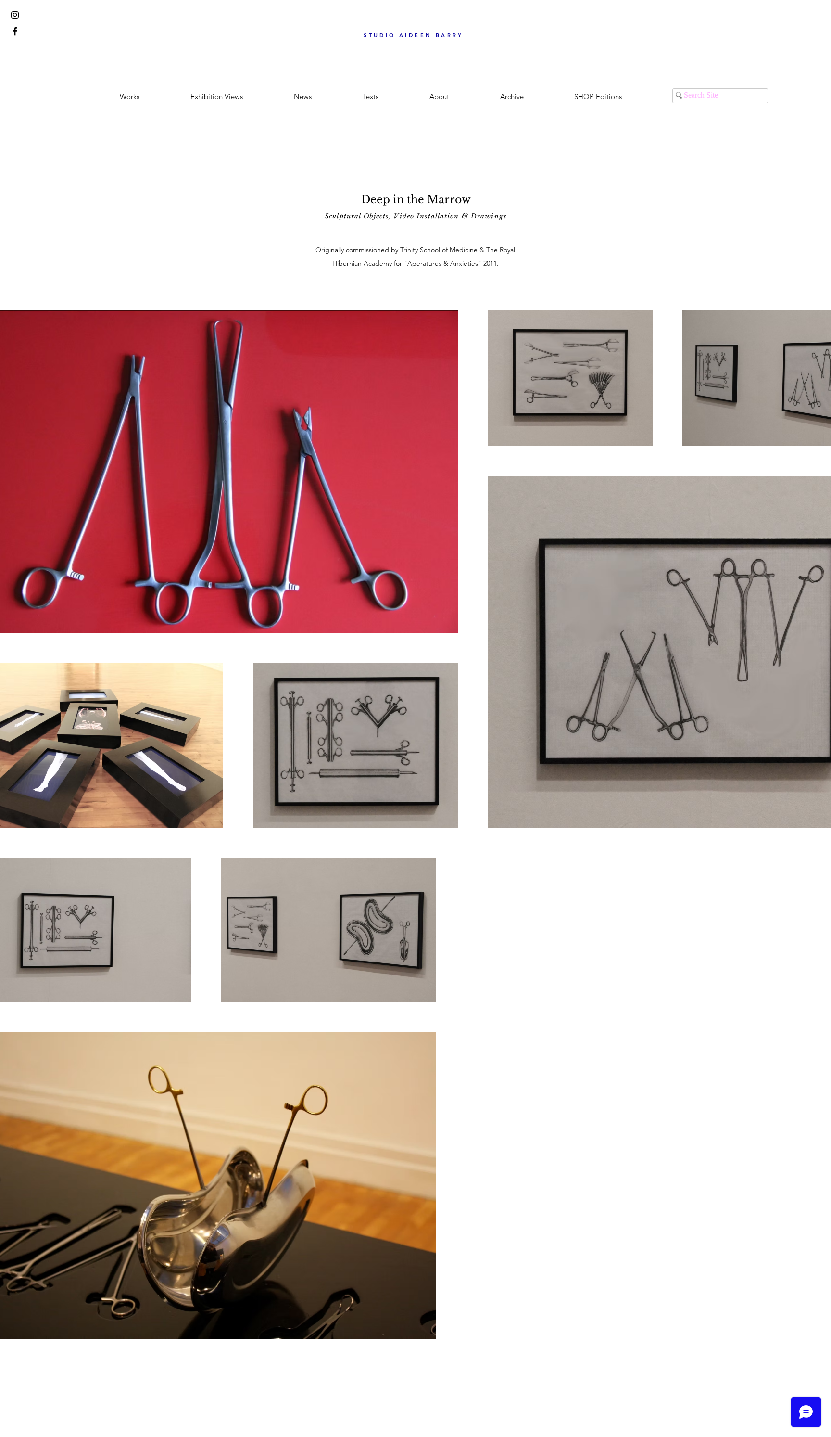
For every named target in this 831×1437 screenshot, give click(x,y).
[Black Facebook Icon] (15, 31)
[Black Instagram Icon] (15, 15)
